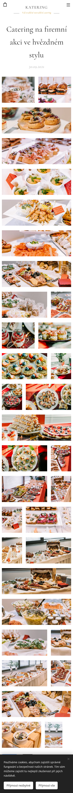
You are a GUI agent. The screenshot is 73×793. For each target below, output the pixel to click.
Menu (68, 4)
